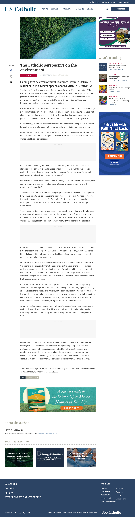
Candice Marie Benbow (18, 461)
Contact (119, 495)
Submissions (121, 499)
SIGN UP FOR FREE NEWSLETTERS (23, 497)
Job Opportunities (108, 501)
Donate (113, 2)
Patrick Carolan (45, 75)
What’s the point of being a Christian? (119, 78)
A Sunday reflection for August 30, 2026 (50, 455)
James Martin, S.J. (115, 105)
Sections (55, 9)
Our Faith (113, 85)
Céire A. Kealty (80, 461)
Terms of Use (84, 512)
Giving (90, 9)
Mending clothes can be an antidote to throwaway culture (81, 456)
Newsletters (105, 2)
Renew (120, 2)
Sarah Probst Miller (49, 460)
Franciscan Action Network (47, 434)
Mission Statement (105, 490)
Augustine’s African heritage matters (119, 89)
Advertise (119, 492)
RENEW (9, 492)
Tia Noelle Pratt (115, 91)
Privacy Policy (93, 512)
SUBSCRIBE (11, 483)
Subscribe (127, 2)
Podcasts (67, 9)
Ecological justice (32, 377)
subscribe (120, 9)
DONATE (9, 488)
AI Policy (119, 488)
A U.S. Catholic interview (118, 80)
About (45, 9)
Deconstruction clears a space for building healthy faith (18, 456)
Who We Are (106, 495)
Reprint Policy (106, 498)
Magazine (79, 9)
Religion (112, 74)
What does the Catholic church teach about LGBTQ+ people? (119, 101)
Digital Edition (94, 2)
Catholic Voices (29, 76)
